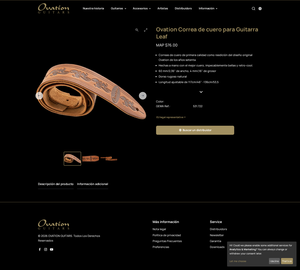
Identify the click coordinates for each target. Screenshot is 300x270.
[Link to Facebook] (39, 249)
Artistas (162, 8)
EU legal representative (169, 117)
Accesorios (140, 8)
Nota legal (159, 229)
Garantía (215, 241)
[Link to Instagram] (45, 249)
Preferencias (161, 247)
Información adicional (92, 184)
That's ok (287, 261)
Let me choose (238, 261)
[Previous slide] (39, 96)
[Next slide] (143, 96)
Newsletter (217, 235)
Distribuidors (183, 8)
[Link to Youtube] (51, 249)
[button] (209, 92)
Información (207, 8)
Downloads (217, 247)
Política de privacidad (167, 235)
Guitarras (117, 8)
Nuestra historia (93, 8)
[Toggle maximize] (145, 30)
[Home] (53, 8)
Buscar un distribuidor (197, 130)
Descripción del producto (56, 184)
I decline (274, 261)
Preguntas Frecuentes (167, 241)
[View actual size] (137, 30)
